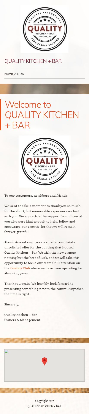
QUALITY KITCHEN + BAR (33, 61)
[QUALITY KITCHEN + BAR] (44, 29)
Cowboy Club (20, 268)
